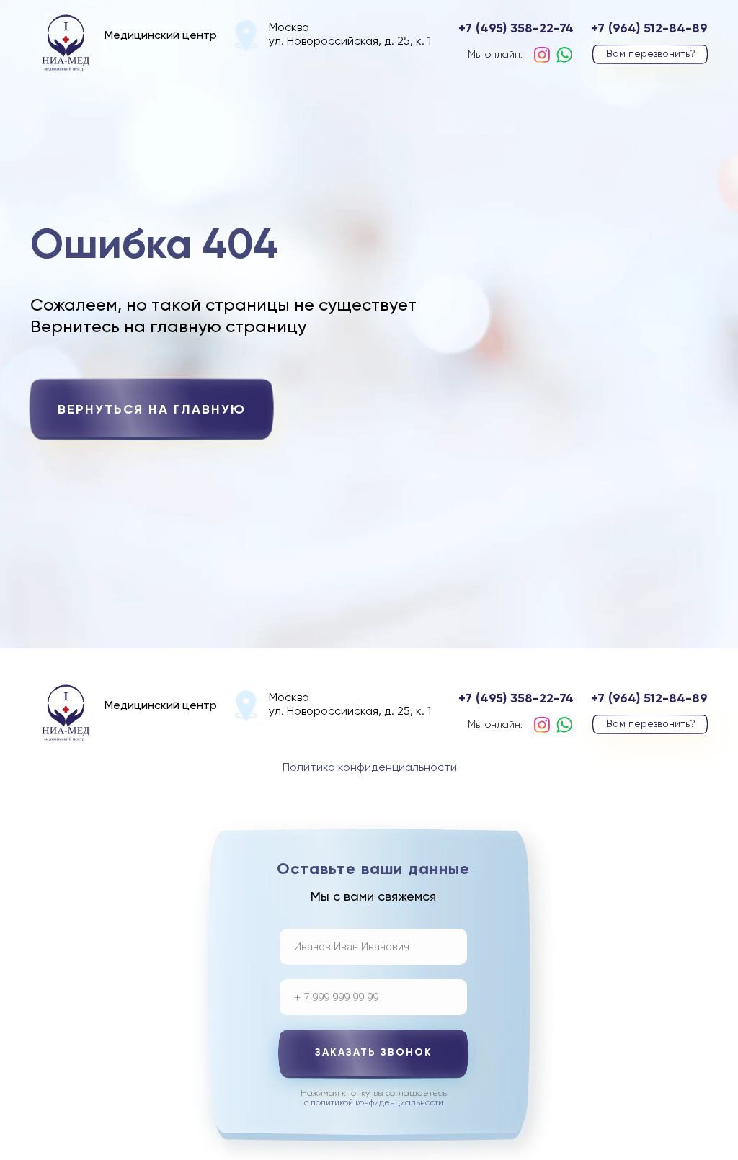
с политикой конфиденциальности (373, 1103)
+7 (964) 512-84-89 (649, 28)
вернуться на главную (152, 409)
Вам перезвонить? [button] (650, 54)
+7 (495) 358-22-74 (516, 28)
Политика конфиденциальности (370, 768)
